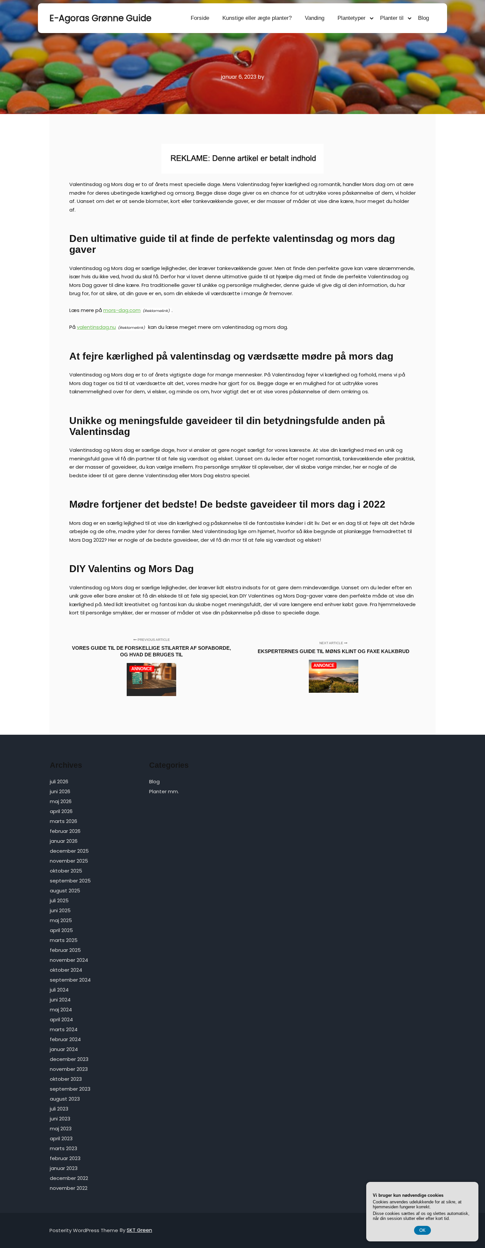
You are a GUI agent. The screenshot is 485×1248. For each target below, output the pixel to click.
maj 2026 (61, 801)
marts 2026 (63, 821)
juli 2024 (59, 989)
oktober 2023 (66, 1078)
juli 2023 (59, 1108)
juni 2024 (60, 999)
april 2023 (61, 1138)
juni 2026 (60, 791)
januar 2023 (64, 1168)
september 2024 (70, 979)
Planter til (392, 18)
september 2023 (70, 1088)
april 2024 (61, 1019)
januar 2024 (64, 1049)
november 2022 (68, 1188)
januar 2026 (64, 841)
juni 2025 (60, 910)
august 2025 (65, 890)
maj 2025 (61, 920)
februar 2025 (65, 950)
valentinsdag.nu (96, 327)
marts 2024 (64, 1029)
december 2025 (69, 850)
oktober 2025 (66, 870)
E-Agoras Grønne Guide (82, 18)
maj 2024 (61, 1009)
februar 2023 (65, 1158)
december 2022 (69, 1178)
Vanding (314, 18)
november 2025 (69, 860)
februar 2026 (65, 831)
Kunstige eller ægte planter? (257, 18)
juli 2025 (59, 900)
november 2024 (69, 959)
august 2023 (65, 1098)
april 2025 (61, 930)
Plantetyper (352, 18)
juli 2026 (59, 781)
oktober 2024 (66, 969)
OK (422, 1230)
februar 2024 (65, 1039)
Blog (423, 18)
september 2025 (70, 880)
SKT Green (139, 1230)
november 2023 (69, 1069)
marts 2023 (63, 1148)
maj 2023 (61, 1128)
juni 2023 (60, 1118)
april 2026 (61, 811)
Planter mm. (164, 791)
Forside (200, 18)
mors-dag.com (122, 310)
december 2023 (69, 1059)
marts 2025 (64, 940)
